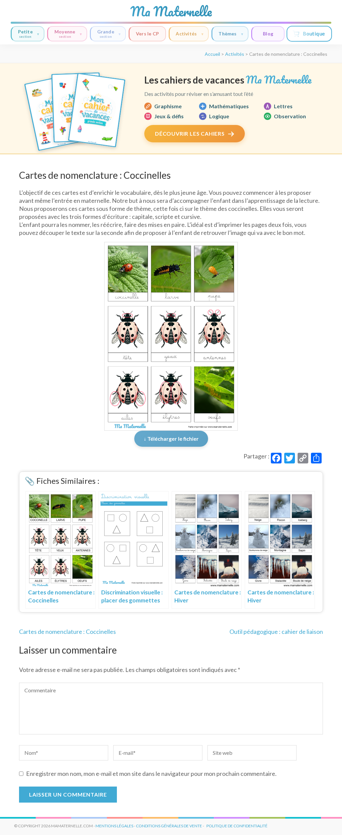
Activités (186, 33)
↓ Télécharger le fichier (171, 438)
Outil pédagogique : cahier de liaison (276, 631)
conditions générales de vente (169, 825)
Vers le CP (147, 33)
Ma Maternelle (171, 11)
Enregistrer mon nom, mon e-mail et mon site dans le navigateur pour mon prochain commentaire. (151, 773)
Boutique (314, 33)
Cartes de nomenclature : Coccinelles (67, 631)
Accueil (212, 54)
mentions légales (114, 825)
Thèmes (227, 33)
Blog (268, 33)
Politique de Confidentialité (237, 825)
